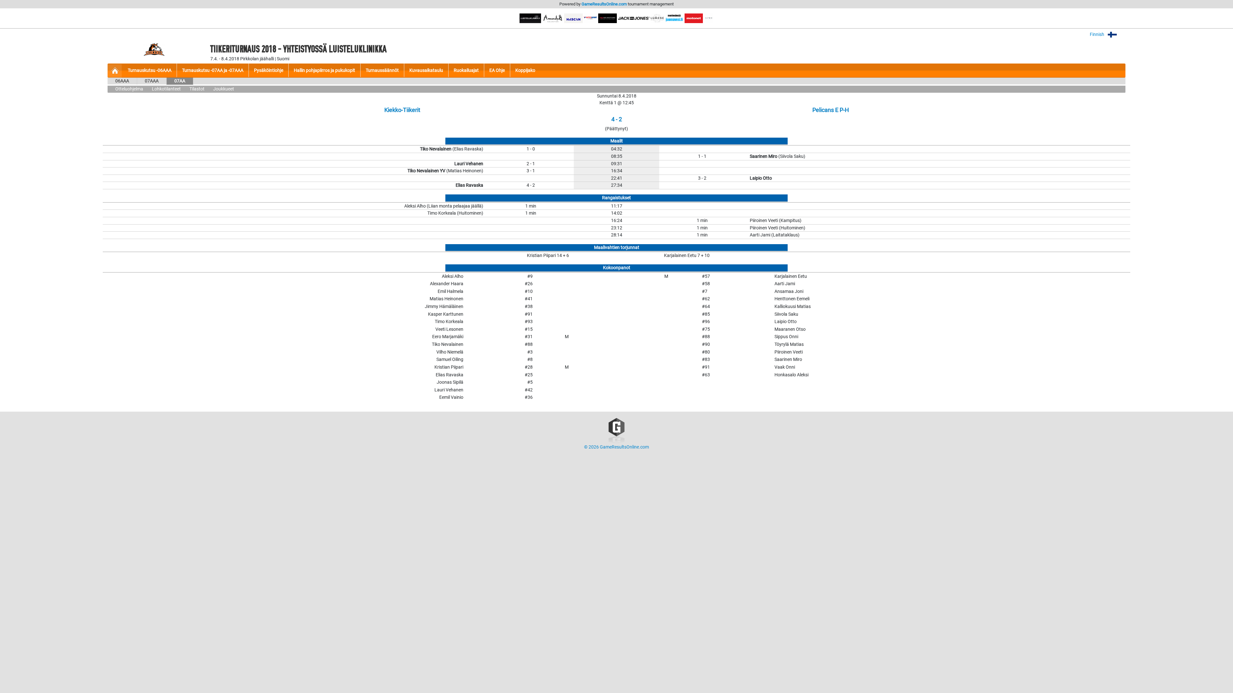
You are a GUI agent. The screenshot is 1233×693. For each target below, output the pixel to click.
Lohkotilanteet (166, 89)
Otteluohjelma (129, 89)
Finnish (1097, 34)
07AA (179, 81)
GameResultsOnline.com (604, 4)
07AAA (152, 81)
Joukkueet (223, 89)
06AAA (122, 81)
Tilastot (197, 89)
